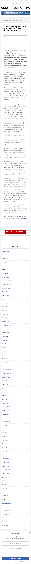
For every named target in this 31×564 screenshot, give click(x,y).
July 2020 (4, 521)
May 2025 (4, 306)
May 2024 (4, 351)
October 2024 (6, 332)
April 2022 (4, 444)
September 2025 (6, 292)
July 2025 (4, 299)
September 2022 (6, 425)
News (11, 224)
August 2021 (5, 473)
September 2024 (6, 336)
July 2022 (4, 432)
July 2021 (4, 477)
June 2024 (5, 347)
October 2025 (6, 288)
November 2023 (6, 373)
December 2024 (6, 325)
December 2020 (6, 503)
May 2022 (4, 440)
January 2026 (5, 277)
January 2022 (5, 455)
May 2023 (4, 395)
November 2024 (6, 329)
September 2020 (6, 514)
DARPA (22, 59)
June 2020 (5, 525)
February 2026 (6, 273)
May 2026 (4, 262)
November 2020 (6, 507)
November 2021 (6, 462)
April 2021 (4, 488)
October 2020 (6, 510)
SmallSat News (15, 8)
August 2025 (5, 295)
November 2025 (6, 284)
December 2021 (6, 458)
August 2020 (5, 518)
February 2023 (6, 407)
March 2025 (5, 314)
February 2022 (6, 451)
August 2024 (5, 340)
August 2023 (5, 384)
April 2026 (5, 266)
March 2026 (5, 269)
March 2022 (5, 447)
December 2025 (6, 281)
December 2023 (6, 369)
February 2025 (6, 318)
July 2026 (4, 255)
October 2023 (6, 377)
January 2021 (5, 499)
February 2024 (6, 362)
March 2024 (5, 358)
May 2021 (4, 484)
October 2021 (5, 466)
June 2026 (5, 258)
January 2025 (5, 321)
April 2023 (4, 399)
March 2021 (5, 492)
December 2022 (6, 414)
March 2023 (5, 403)
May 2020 (4, 529)
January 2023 (5, 410)
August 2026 (5, 251)
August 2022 (5, 429)
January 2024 (5, 366)
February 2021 (6, 495)
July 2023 (4, 388)
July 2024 (4, 344)
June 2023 (5, 392)
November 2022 (6, 418)
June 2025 (5, 303)
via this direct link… (22, 218)
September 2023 (6, 381)
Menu (16, 3)
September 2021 (6, 469)
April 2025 (4, 310)
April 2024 (5, 355)
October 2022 (6, 421)
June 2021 (4, 481)
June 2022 (5, 436)
